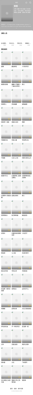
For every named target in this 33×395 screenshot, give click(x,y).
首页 (11, 388)
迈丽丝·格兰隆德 (26, 12)
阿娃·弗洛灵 (28, 10)
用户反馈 (20, 388)
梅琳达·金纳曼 (17, 12)
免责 (15, 388)
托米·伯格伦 (21, 10)
